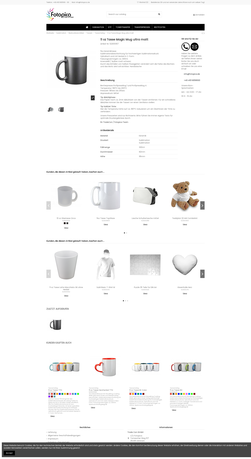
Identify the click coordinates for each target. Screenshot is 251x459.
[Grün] (62, 394)
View (66, 228)
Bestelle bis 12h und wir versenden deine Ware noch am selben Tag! (178, 2)
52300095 (52, 392)
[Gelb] (65, 394)
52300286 (145, 221)
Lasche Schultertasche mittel (145, 218)
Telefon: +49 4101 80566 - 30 (57, 2)
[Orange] (57, 394)
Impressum (53, 439)
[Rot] (52, 394)
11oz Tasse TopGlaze (106, 218)
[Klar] (67, 223)
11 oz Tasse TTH (55, 390)
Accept (9, 453)
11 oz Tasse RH (176, 390)
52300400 (185, 221)
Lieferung (52, 432)
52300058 (93, 392)
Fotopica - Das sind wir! (58, 442)
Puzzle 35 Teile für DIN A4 (145, 287)
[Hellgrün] (78, 394)
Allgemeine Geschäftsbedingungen (64, 435)
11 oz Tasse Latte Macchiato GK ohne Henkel (66, 288)
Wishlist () (144, 2)
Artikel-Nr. (104, 44)
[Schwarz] (54, 394)
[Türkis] (54, 396)
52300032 (66, 221)
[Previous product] (203, 33)
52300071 (173, 392)
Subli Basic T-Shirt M (106, 287)
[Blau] (60, 394)
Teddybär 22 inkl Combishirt (185, 218)
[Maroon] (52, 396)
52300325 (145, 290)
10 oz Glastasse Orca (66, 218)
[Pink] (70, 394)
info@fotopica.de (192, 74)
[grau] (49, 394)
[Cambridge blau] (73, 394)
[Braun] (68, 394)
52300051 (133, 392)
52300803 (106, 221)
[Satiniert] (65, 223)
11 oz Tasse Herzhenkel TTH (101, 390)
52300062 (66, 292)
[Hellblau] (75, 394)
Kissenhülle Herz (185, 287)
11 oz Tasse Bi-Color (138, 390)
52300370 (106, 290)
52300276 (185, 290)
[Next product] (204, 33)
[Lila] (49, 396)
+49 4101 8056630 (192, 80)
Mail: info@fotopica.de (81, 2)
